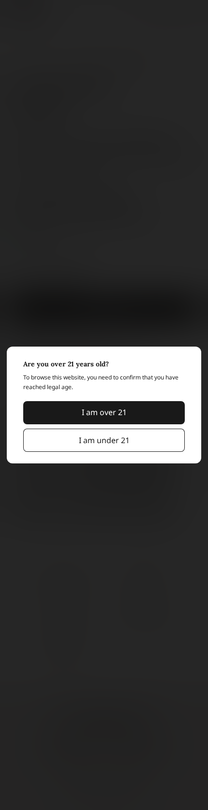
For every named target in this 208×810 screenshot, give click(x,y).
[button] (104, 412)
